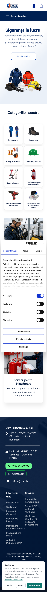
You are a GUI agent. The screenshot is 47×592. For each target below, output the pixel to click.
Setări (9, 585)
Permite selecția (23, 339)
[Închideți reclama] (43, 243)
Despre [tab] (39, 251)
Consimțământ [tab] (9, 251)
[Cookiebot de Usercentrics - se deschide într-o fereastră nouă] (27, 243)
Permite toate (23, 331)
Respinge (23, 347)
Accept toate (34, 585)
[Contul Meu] (34, 6)
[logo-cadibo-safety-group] (13, 3)
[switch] (40, 304)
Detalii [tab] (25, 251)
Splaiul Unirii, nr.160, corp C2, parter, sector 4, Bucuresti (22, 436)
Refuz (20, 585)
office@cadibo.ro (22, 481)
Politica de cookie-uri (14, 579)
